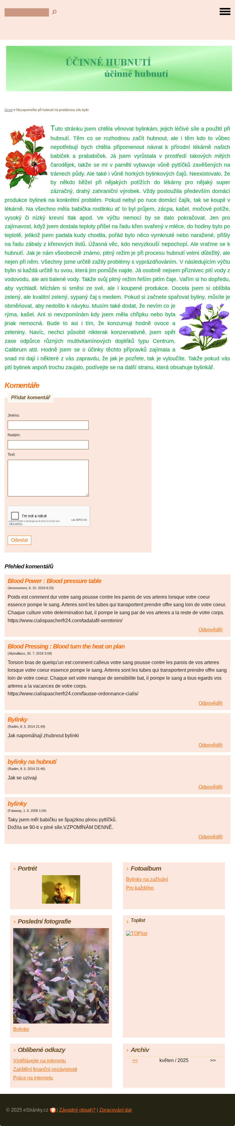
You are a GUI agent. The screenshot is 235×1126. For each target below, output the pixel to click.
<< (135, 1060)
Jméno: (14, 415)
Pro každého (140, 887)
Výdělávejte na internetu (39, 1060)
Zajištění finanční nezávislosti (45, 1069)
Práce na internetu (33, 1077)
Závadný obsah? (77, 1110)
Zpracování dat (115, 1110)
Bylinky (21, 1029)
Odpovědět (210, 629)
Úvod (9, 110)
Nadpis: (14, 435)
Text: (11, 454)
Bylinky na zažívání (147, 879)
